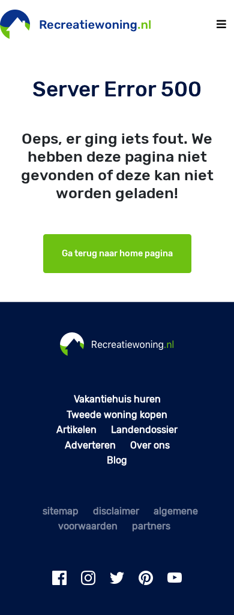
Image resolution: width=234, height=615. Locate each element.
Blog (117, 460)
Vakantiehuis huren (117, 399)
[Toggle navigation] (221, 24)
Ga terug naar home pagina (117, 254)
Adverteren (90, 445)
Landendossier (144, 429)
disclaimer (116, 511)
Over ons (150, 445)
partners (151, 526)
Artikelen (76, 429)
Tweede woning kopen (117, 414)
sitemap (61, 511)
